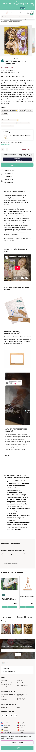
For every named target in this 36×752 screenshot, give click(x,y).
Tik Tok (20, 617)
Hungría (22, 723)
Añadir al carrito (19, 165)
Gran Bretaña (7, 732)
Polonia (6, 727)
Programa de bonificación (21, 699)
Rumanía (22, 725)
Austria (22, 732)
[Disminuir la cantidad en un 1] (2, 149)
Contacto (4, 699)
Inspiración (4, 687)
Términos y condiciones (8, 694)
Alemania (6, 730)
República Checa (9, 723)
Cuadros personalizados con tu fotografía (8, 683)
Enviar (18, 654)
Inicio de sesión (22, 12)
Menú (2, 13)
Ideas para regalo (22, 685)
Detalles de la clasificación (10, 72)
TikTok (7, 455)
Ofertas (19, 680)
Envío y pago (6, 144)
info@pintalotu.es (10, 671)
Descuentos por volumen (22, 695)
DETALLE (11, 607)
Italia (21, 727)
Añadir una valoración (11, 564)
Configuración (17, 742)
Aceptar (17, 748)
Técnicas (4, 680)
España (22, 730)
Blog (18, 707)
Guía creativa (5, 707)
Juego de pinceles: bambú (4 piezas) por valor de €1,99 (20, 136)
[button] (14, 58)
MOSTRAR (23, 8)
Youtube (29, 617)
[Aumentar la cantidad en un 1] (7, 149)
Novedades (20, 683)
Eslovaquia (7, 725)
